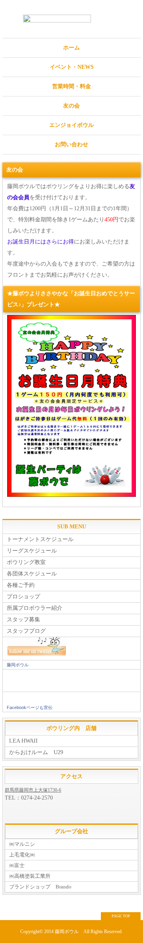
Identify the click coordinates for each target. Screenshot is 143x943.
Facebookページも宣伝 (29, 707)
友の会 (71, 106)
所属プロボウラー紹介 (34, 608)
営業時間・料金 (71, 86)
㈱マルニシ (22, 844)
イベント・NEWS (72, 67)
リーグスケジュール (32, 551)
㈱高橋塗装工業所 (29, 876)
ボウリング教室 (26, 562)
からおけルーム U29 (36, 752)
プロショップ (23, 597)
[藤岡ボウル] (71, 686)
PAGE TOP (121, 916)
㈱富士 (17, 865)
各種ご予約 (21, 585)
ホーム (71, 48)
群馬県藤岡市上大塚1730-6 (33, 790)
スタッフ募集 (23, 619)
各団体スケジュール (32, 574)
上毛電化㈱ (22, 855)
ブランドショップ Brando (40, 887)
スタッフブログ (26, 631)
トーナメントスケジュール (40, 539)
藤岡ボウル (18, 664)
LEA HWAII (23, 741)
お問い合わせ (71, 144)
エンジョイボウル (71, 125)
